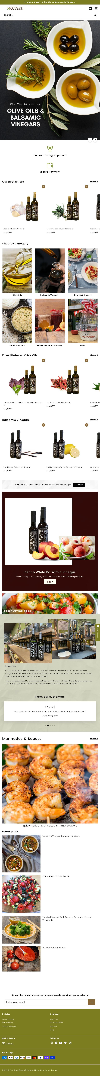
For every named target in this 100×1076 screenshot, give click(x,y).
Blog (52, 1030)
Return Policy (7, 1023)
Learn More (49, 134)
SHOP (50, 581)
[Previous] (90, 140)
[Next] (95, 140)
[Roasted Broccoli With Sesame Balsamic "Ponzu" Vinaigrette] (21, 930)
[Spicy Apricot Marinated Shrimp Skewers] (50, 783)
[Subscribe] (91, 1002)
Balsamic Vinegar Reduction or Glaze (61, 836)
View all (94, 181)
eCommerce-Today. (47, 1070)
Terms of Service (9, 1026)
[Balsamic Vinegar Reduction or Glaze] (21, 853)
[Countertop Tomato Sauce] (21, 894)
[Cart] (90, 8)
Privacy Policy (8, 1019)
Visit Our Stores (56, 1023)
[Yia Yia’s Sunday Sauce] (21, 959)
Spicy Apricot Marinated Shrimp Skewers (50, 825)
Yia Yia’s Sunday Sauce (53, 947)
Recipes (53, 1026)
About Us (54, 1019)
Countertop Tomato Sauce (56, 876)
